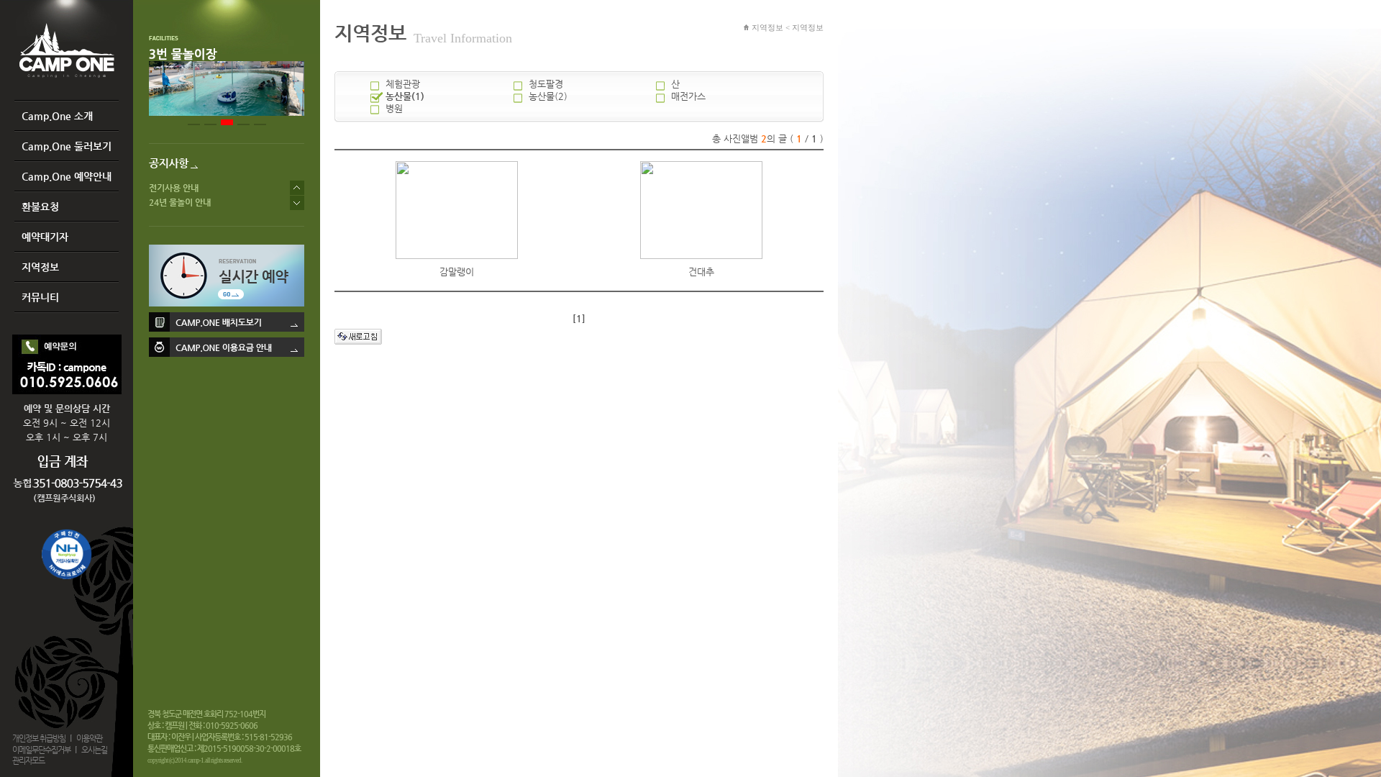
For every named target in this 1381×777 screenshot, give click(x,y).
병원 (394, 108)
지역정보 (40, 267)
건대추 (701, 271)
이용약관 (89, 738)
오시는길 (94, 750)
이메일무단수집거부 (41, 750)
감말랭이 (456, 271)
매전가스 (688, 96)
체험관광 (403, 83)
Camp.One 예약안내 (66, 176)
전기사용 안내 (174, 188)
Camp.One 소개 (57, 116)
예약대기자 (45, 236)
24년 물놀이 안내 (180, 202)
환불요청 (40, 206)
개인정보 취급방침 (38, 738)
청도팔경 (546, 83)
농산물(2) (548, 96)
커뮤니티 (40, 297)
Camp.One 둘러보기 (66, 146)
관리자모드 (28, 760)
